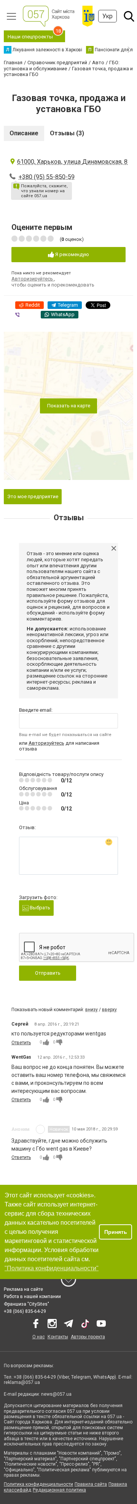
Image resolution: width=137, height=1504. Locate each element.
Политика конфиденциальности (38, 1484)
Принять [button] (115, 1232)
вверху (109, 1009)
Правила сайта (91, 1484)
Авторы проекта (88, 1336)
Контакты (58, 1336)
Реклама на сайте (23, 1289)
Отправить (48, 973)
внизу (91, 1009)
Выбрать (39, 907)
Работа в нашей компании (32, 1296)
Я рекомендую (71, 254)
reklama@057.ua (22, 1382)
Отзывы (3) (67, 133)
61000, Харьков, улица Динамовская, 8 (72, 161)
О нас (38, 1336)
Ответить (21, 1042)
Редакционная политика (59, 1490)
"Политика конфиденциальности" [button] (52, 1268)
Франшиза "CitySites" (26, 1304)
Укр (107, 16)
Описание (24, 133)
